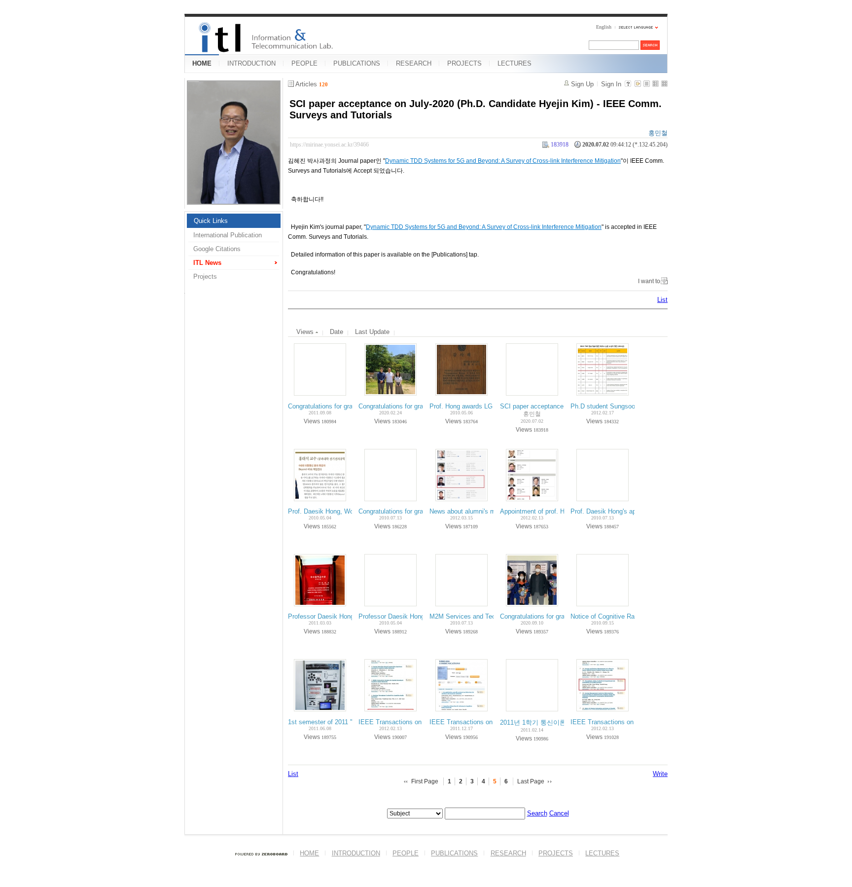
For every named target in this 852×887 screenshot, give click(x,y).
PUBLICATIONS (356, 63)
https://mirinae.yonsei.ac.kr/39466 (329, 144)
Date (336, 331)
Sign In (611, 84)
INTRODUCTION (251, 63)
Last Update (372, 331)
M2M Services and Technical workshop (485, 616)
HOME (202, 63)
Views (306, 331)
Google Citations (217, 249)
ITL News (207, 262)
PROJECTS (464, 63)
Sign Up (582, 84)
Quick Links (211, 220)
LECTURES (514, 63)
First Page (424, 781)
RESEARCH (413, 63)
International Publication (227, 235)
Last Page (530, 781)
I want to (649, 281)
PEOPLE (304, 63)
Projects (205, 276)
